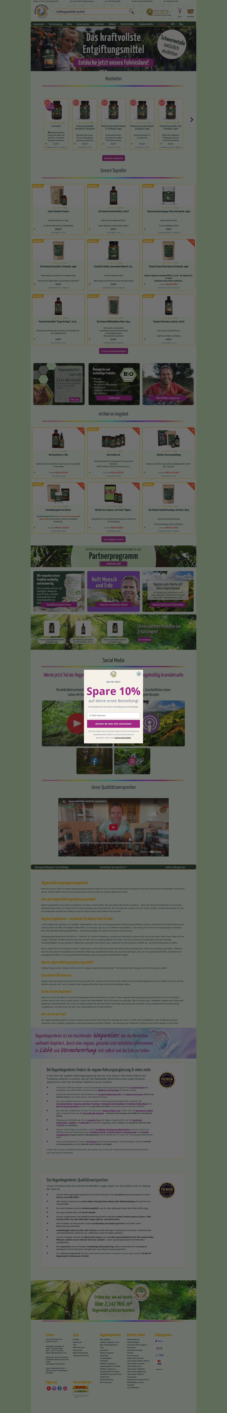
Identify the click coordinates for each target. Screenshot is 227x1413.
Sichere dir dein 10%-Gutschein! (113, 724)
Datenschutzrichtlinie (123, 738)
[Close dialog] (139, 674)
